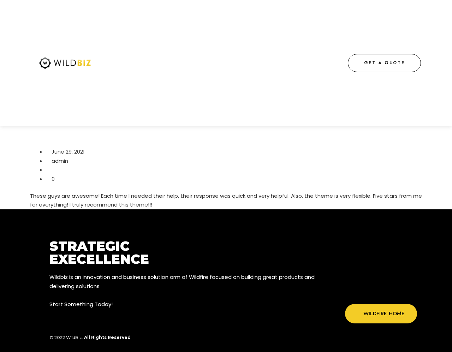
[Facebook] (359, 290)
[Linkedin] (403, 290)
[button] (384, 63)
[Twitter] (374, 290)
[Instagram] (388, 290)
